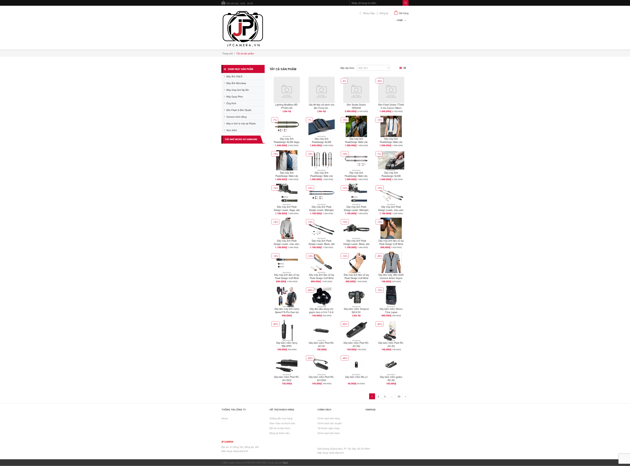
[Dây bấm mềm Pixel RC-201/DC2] (287, 364)
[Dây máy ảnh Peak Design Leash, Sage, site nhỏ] (287, 194)
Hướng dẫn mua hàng (281, 418)
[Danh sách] (405, 67)
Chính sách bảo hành (328, 433)
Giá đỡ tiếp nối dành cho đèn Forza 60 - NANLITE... (321, 108)
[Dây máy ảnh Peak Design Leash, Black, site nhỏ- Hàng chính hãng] (356, 228)
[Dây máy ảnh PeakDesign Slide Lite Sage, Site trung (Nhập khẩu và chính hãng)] (356, 126)
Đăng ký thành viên (280, 433)
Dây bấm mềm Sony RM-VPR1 (286, 344)
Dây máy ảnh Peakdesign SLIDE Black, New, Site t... (391, 176)
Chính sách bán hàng (328, 418)
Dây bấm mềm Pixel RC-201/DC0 (321, 378)
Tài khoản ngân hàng (328, 428)
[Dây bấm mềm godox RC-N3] (391, 364)
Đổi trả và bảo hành (280, 428)
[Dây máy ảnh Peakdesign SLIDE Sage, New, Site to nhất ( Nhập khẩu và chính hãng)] (287, 126)
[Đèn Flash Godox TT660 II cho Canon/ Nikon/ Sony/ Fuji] (391, 89)
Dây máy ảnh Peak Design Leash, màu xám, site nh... (391, 210)
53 (399, 396)
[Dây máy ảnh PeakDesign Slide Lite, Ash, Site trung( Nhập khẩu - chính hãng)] (356, 160)
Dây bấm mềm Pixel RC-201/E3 (391, 344)
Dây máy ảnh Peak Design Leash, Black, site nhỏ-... (356, 244)
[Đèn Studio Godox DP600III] (356, 89)
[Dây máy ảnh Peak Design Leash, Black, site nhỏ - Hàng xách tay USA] (321, 228)
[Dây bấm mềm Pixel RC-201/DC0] (321, 364)
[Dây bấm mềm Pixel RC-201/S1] (321, 330)
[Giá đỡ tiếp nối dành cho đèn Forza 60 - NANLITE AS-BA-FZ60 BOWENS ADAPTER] (321, 89)
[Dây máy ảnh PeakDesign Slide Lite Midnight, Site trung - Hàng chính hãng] (287, 160)
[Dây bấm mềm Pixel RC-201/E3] (391, 330)
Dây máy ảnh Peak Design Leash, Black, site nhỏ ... (322, 244)
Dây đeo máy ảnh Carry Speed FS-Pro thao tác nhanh (286, 312)
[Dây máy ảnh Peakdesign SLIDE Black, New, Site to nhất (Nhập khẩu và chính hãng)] (391, 160)
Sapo (285, 462)
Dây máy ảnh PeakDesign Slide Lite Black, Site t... (321, 176)
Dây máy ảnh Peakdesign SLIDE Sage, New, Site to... (287, 142)
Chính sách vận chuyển (329, 423)
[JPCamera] (242, 28)
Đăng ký (384, 13)
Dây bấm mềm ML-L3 (356, 376)
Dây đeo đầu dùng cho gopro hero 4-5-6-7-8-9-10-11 (321, 312)
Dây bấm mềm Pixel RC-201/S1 (321, 344)
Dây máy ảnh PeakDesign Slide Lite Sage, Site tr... (356, 142)
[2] (406, 396)
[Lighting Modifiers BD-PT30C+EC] (287, 89)
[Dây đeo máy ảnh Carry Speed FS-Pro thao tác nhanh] (287, 296)
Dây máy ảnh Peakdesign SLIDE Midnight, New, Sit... (321, 142)
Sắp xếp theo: (347, 67)
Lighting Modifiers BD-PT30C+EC (286, 106)
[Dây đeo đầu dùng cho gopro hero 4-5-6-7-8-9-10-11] (321, 296)
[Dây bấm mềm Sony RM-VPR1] (287, 330)
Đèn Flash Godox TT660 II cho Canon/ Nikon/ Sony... (391, 108)
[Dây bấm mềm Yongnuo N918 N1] (356, 296)
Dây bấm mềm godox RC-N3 (391, 378)
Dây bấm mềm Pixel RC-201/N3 (356, 344)
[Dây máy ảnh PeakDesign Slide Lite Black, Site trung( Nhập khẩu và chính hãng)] (321, 160)
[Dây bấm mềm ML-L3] (356, 364)
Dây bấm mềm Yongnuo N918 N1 (356, 310)
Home (224, 418)
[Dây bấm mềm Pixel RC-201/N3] (356, 330)
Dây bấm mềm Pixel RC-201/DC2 (287, 378)
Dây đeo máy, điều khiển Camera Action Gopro (391, 276)
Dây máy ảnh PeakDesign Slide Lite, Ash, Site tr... (356, 176)
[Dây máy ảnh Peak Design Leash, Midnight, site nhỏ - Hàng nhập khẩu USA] (321, 194)
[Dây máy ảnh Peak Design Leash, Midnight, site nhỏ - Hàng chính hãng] (356, 194)
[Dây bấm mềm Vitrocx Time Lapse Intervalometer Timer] (391, 296)
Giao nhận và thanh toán (282, 423)
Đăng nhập (369, 13)
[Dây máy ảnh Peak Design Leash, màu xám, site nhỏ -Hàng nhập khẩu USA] (391, 194)
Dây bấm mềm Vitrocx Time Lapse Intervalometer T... (391, 312)
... (392, 396)
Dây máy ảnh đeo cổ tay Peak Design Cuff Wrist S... (391, 244)
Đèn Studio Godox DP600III (356, 106)
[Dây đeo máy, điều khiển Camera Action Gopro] (391, 262)
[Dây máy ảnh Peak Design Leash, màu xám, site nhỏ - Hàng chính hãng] (287, 228)
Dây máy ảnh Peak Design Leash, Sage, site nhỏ (287, 210)
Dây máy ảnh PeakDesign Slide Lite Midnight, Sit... (391, 142)
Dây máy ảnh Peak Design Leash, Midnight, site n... (321, 210)
